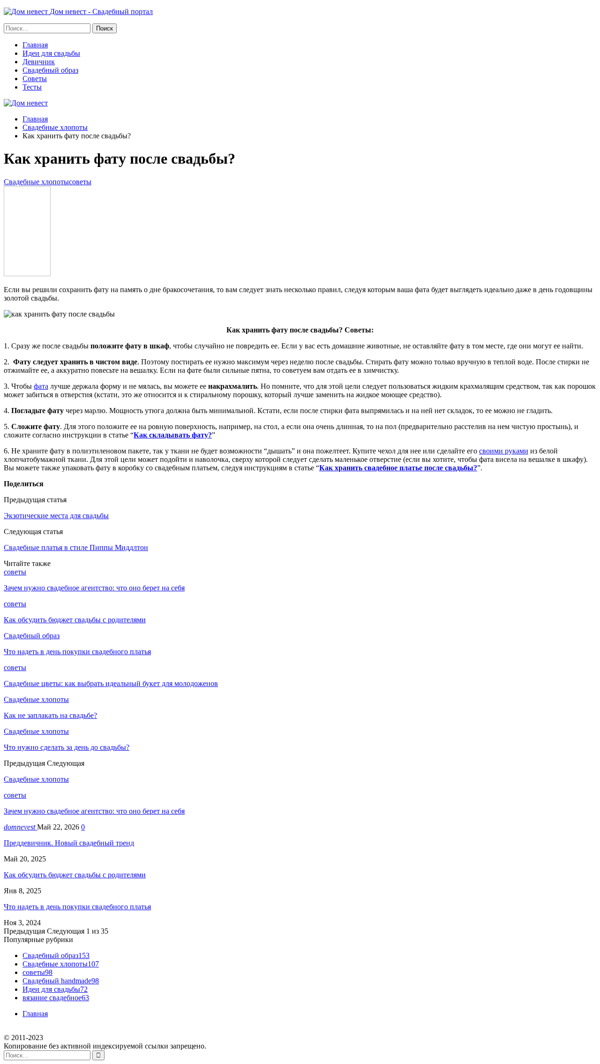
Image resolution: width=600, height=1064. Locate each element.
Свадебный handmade (60, 981)
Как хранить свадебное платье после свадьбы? (398, 468)
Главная (35, 45)
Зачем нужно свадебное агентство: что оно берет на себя (94, 811)
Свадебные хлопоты (36, 182)
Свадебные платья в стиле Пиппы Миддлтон (76, 547)
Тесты (32, 87)
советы (80, 182)
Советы (34, 79)
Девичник (38, 62)
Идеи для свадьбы (51, 53)
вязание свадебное (55, 998)
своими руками (503, 451)
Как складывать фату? (173, 435)
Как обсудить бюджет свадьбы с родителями (75, 875)
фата (41, 386)
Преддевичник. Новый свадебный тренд (69, 843)
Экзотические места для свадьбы (56, 516)
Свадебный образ (50, 70)
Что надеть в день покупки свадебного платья (77, 907)
